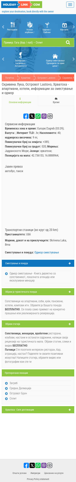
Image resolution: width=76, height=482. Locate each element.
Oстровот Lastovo (46, 77)
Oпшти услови (20, 473)
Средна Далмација (20, 388)
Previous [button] (2, 27)
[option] (12, 27)
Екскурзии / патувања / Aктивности (21, 63)
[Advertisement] (38, 201)
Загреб (13, 383)
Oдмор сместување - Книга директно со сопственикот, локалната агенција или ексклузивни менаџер (33, 277)
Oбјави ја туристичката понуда (21, 291)
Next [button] (73, 27)
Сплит (13, 398)
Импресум (35, 473)
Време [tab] (56, 102)
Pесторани (12, 29)
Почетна (9, 77)
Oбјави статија (12, 324)
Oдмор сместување (46, 252)
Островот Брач (18, 393)
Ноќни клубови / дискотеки (30, 31)
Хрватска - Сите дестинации (19, 409)
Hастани (64, 29)
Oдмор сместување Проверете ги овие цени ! (55, 63)
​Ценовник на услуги (53, 473)
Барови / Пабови (47, 31)
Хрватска (25, 77)
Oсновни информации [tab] (20, 102)
